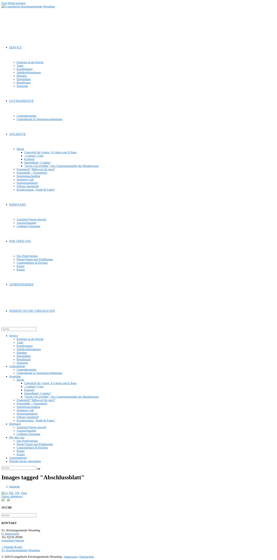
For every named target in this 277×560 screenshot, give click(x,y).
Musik (20, 379)
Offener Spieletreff (28, 417)
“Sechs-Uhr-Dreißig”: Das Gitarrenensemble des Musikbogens (61, 396)
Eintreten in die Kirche (30, 339)
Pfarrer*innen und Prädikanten (35, 444)
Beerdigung (24, 359)
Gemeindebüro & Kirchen (32, 447)
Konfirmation (25, 345)
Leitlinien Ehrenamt (28, 434)
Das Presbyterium (27, 440)
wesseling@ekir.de (13, 540)
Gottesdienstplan (26, 369)
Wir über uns (16, 437)
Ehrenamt (15, 423)
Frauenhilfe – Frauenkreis (32, 403)
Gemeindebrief (18, 457)
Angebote (15, 376)
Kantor (21, 454)
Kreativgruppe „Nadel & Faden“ (36, 420)
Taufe (20, 342)
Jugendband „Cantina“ (37, 393)
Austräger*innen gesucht (31, 427)
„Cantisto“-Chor (34, 386)
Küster (20, 451)
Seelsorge (22, 362)
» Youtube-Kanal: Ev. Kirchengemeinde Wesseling (21, 548)
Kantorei (29, 390)
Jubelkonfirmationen (29, 349)
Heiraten (22, 352)
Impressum (70, 556)
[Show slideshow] (12, 496)
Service (13, 335)
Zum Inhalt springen (14, 3)
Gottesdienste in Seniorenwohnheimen (39, 373)
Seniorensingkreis (27, 413)
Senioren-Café (25, 410)
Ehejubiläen (24, 356)
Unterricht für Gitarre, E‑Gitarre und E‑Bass (50, 383)
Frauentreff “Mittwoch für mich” (36, 400)
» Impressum (10, 533)
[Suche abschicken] (38, 468)
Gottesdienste (17, 366)
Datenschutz (86, 556)
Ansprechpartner (26, 430)
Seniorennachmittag (28, 407)
